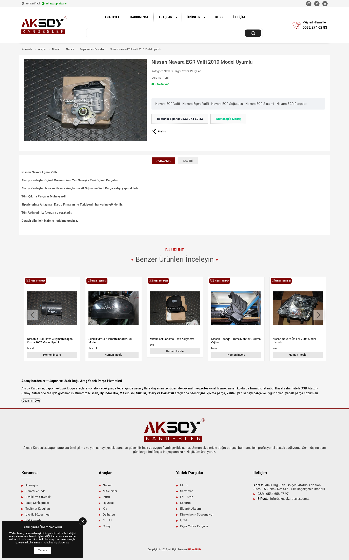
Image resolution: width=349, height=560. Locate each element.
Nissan (56, 49)
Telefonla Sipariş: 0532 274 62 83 (180, 119)
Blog (219, 17)
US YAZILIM (194, 549)
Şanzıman (186, 491)
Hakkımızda (139, 17)
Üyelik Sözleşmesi (37, 514)
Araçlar (165, 17)
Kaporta (185, 503)
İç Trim (184, 520)
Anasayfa (112, 17)
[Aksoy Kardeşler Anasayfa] (44, 25)
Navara (70, 49)
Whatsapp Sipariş (56, 3)
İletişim (239, 17)
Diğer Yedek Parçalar (92, 49)
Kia (105, 508)
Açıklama (163, 160)
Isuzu (106, 497)
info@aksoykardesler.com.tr (284, 499)
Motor (184, 485)
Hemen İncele (52, 354)
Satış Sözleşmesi (37, 503)
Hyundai (108, 503)
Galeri (188, 160)
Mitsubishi (110, 491)
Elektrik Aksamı (191, 508)
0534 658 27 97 (273, 494)
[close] (83, 521)
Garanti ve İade (35, 491)
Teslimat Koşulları (37, 508)
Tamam (42, 550)
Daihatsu (109, 514)
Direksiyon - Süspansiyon (197, 514)
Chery (106, 526)
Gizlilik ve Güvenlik (38, 497)
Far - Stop (186, 497)
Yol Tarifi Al (32, 3)
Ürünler (193, 17)
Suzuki (107, 520)
